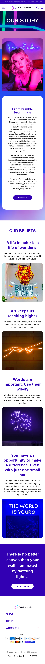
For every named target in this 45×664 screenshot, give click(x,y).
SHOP (10, 614)
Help (9, 621)
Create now (22, 586)
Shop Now (22, 197)
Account (12, 628)
